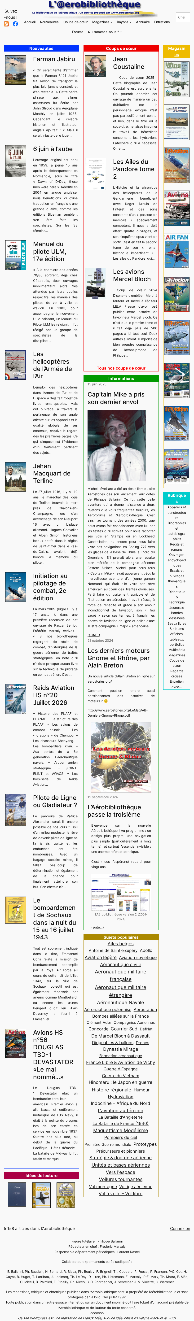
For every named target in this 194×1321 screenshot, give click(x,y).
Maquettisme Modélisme (120, 1130)
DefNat (146, 1029)
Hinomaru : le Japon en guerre (120, 1082)
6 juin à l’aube (53, 149)
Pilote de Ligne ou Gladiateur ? (55, 801)
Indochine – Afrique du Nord (120, 1103)
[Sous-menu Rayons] (130, 22)
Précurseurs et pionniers (120, 1151)
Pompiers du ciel (120, 1137)
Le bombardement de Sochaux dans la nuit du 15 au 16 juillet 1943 (54, 919)
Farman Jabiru (54, 59)
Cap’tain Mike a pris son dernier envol (116, 398)
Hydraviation (120, 1096)
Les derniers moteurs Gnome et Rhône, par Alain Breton (119, 658)
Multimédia (176, 650)
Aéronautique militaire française (120, 975)
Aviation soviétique (138, 957)
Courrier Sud (124, 1029)
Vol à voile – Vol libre (120, 1193)
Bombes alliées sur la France (120, 1016)
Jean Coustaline (128, 62)
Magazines (176, 655)
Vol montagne (103, 1186)
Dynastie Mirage (120, 1049)
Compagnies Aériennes (134, 1022)
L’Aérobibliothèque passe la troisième (114, 810)
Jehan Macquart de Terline (52, 473)
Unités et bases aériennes (121, 1165)
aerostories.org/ (100, 681)
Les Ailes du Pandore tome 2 (133, 169)
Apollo (146, 950)
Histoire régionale (111, 1090)
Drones (142, 1042)
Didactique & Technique (176, 597)
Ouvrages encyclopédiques (177, 560)
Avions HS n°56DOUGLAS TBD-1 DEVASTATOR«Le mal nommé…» (53, 1055)
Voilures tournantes (120, 1179)
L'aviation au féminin (120, 1110)
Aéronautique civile (120, 964)
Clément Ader (99, 1022)
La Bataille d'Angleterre (120, 1117)
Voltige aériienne (135, 1186)
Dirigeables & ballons (112, 1042)
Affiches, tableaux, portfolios (177, 639)
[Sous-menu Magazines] (111, 22)
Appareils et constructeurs (177, 512)
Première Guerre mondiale (107, 1144)
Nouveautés (41, 48)
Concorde (98, 1028)
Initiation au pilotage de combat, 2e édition (50, 587)
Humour (142, 1089)
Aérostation (145, 1009)
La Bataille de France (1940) (121, 1123)
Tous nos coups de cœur (121, 368)
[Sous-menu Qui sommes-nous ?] (121, 32)
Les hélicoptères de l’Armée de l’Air (52, 365)
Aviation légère (101, 957)
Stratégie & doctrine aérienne (120, 1157)
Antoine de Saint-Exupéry (113, 950)
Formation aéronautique (120, 1055)
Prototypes (145, 1144)
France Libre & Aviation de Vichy (120, 1062)
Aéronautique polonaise (107, 1009)
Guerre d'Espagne (121, 1068)
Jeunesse (176, 608)
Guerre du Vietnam (120, 1075)
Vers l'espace (120, 1172)
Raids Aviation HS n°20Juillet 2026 (54, 695)
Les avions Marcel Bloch (132, 275)
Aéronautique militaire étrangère (120, 991)
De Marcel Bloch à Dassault (120, 1035)
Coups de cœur (121, 48)
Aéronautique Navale (120, 1002)
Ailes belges (121, 943)
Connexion (180, 1228)
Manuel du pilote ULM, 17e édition (49, 251)
